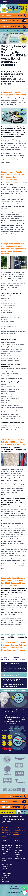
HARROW (4, 857)
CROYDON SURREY (7, 847)
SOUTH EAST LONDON (20, 858)
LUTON (16, 842)
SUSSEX (4, 872)
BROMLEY (4, 842)
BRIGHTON (5, 840)
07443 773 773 (17, 636)
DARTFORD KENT (6, 849)
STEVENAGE (5, 866)
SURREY (4, 870)
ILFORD (4, 860)
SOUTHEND (17, 860)
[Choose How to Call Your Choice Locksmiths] (14, 15)
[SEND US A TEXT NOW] (14, 21)
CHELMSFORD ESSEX (7, 845)
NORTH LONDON (19, 845)
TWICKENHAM (5, 875)
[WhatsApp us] (24, 887)
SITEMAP (14, 886)
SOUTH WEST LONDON (7, 864)
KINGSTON (17, 840)
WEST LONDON (6, 881)
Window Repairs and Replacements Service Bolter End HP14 (14, 685)
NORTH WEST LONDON (18, 848)
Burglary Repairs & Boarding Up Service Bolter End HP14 (14, 675)
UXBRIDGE (4, 877)
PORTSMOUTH (18, 850)
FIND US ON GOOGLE (14, 889)
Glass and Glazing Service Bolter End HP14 (14, 669)
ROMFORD (17, 854)
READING (17, 852)
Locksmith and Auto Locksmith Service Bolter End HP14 (14, 664)
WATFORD (4, 879)
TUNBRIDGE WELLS (7, 873)
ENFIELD (4, 853)
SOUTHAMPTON (19, 862)
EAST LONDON (5, 851)
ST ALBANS (4, 868)
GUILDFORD (5, 855)
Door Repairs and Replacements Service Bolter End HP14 (14, 680)
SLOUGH (17, 856)
